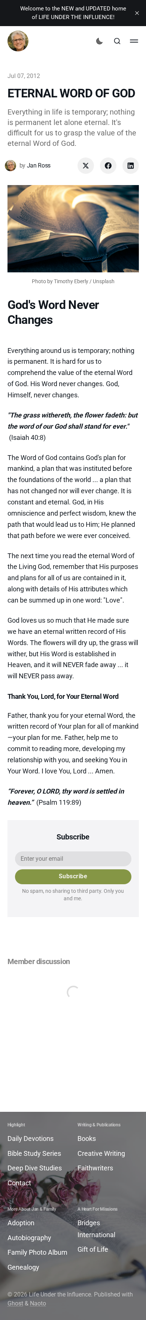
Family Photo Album (37, 1252)
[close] (137, 13)
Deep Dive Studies (34, 1168)
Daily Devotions (30, 1138)
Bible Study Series (34, 1153)
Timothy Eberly (71, 281)
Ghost (15, 1303)
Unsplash (104, 281)
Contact (19, 1183)
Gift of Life (92, 1249)
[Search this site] (117, 41)
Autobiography (29, 1238)
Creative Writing (101, 1153)
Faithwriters (95, 1168)
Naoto (38, 1303)
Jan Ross (39, 165)
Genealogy (23, 1267)
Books (86, 1138)
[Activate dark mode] (99, 41)
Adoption (20, 1223)
